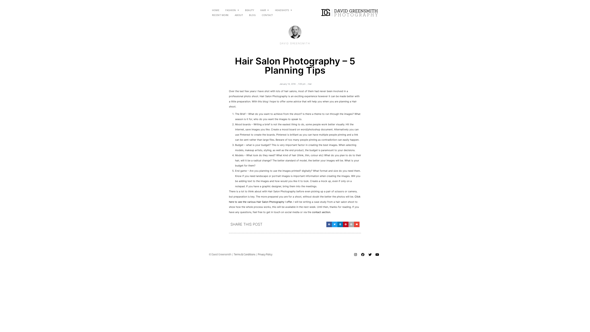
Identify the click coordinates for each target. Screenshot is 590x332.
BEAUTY (249, 10)
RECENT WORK (220, 15)
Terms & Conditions (244, 254)
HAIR (263, 10)
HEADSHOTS (282, 10)
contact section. (321, 212)
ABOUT (239, 15)
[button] (329, 224)
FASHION (230, 10)
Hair (310, 84)
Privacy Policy (265, 254)
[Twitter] (370, 254)
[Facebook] (363, 254)
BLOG (252, 15)
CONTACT (267, 15)
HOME (215, 10)
